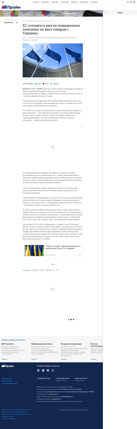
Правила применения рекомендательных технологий (16, 414)
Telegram (56, 83)
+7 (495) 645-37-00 (43, 378)
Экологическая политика (9, 418)
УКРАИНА (35, 270)
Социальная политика (8, 416)
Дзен (47, 83)
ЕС (54, 270)
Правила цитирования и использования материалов (16, 410)
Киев (42, 270)
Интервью (94, 2)
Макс (39, 83)
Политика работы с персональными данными (14, 412)
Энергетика (65, 2)
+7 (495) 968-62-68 (62, 379)
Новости (36, 2)
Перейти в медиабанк (50, 79)
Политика (55, 2)
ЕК (57, 270)
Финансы (74, 2)
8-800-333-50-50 (81, 379)
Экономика (45, 2)
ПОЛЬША (48, 270)
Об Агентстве (6, 378)
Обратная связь (7, 381)
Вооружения (84, 2)
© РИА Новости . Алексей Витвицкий (33, 79)
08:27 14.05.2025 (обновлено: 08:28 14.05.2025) (37, 21)
